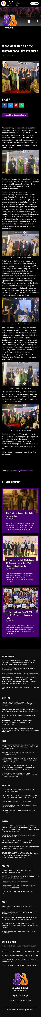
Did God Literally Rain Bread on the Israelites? (20, 965)
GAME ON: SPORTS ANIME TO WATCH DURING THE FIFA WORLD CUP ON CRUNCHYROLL (20, 847)
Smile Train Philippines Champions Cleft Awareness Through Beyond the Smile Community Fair (17, 722)
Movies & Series (26, 471)
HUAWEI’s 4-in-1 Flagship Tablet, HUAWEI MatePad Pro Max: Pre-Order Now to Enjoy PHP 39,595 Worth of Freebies (20, 760)
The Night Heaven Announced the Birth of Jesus (20, 955)
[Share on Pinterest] (16, 105)
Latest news (14, 471)
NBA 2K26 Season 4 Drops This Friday (15, 882)
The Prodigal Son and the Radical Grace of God (20, 951)
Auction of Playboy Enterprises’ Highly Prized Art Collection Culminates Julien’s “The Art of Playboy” (20, 925)
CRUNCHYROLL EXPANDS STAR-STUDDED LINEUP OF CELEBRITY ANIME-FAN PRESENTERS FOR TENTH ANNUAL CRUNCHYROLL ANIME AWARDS (19, 662)
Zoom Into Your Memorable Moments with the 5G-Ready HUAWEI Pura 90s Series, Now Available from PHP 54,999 (20, 746)
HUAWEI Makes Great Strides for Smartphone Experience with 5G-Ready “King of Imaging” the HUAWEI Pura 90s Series (20, 775)
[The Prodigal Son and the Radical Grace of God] (20, 510)
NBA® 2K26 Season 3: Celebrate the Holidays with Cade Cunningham (18, 887)
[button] (14, 996)
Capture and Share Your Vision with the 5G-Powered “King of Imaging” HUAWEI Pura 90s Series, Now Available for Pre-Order (18, 767)
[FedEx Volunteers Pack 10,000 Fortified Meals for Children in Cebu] (20, 612)
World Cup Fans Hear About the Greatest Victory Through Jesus (18, 871)
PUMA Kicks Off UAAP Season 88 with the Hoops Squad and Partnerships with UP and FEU (19, 918)
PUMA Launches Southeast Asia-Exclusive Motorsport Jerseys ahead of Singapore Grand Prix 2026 (20, 730)
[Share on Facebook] (4, 105)
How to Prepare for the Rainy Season (16, 801)
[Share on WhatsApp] (21, 105)
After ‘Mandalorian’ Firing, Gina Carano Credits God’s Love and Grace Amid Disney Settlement (20, 796)
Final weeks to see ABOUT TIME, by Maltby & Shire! (20, 674)
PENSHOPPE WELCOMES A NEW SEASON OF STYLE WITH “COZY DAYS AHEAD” (19, 790)
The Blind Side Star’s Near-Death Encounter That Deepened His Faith (18, 669)
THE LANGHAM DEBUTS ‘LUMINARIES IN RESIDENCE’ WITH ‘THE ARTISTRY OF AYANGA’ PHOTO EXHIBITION (20, 710)
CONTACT (13, 1001)
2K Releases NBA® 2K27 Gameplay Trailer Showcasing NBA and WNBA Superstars (17, 841)
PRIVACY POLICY (25, 1001)
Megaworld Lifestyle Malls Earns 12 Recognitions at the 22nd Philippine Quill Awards (17, 703)
